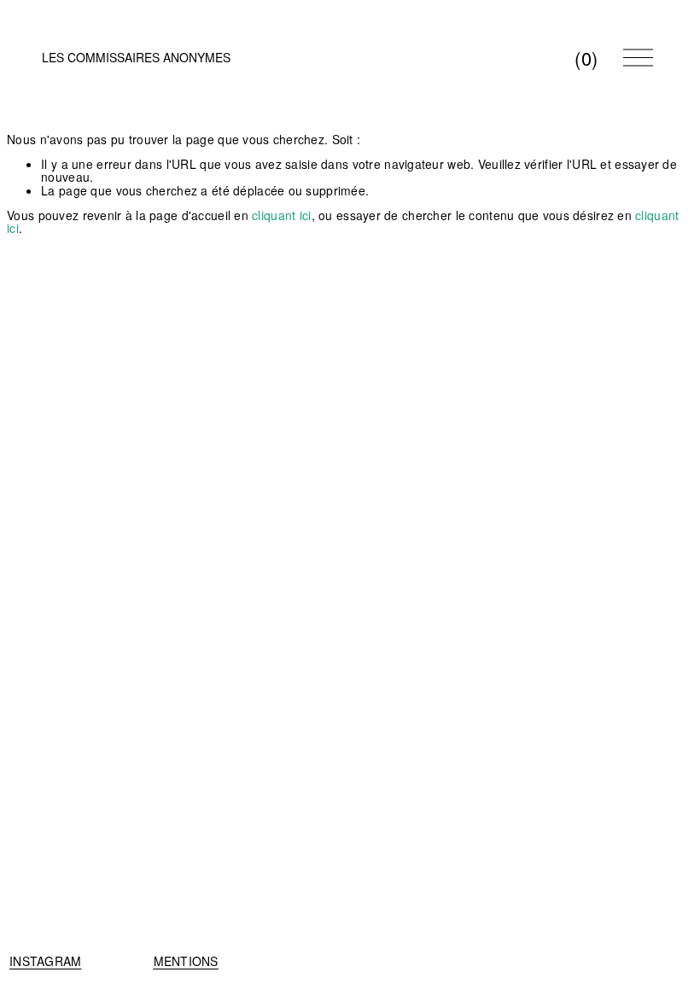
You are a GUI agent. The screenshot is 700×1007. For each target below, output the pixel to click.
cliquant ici (281, 215)
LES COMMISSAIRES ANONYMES (136, 57)
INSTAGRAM (45, 961)
